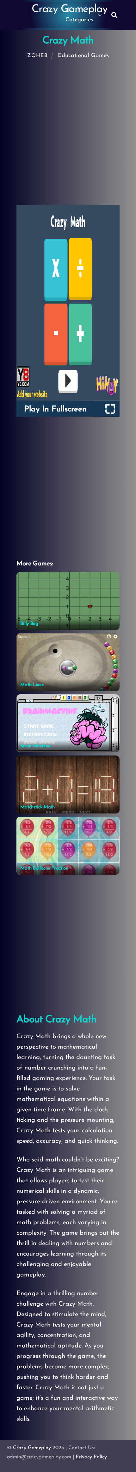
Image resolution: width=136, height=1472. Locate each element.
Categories (79, 20)
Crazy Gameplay (32, 1447)
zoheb (37, 55)
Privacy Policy (91, 1457)
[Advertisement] (68, 134)
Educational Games (83, 56)
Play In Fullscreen (55, 409)
